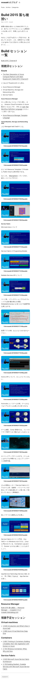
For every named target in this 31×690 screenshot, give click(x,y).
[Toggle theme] (19, 2)
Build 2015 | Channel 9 (9, 61)
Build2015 (5, 676)
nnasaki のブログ (9, 2)
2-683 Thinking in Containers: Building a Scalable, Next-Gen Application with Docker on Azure (16, 644)
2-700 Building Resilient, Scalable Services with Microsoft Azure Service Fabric (16, 666)
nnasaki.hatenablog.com (9, 612)
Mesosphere (13, 176)
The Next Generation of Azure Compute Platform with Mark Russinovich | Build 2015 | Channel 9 (15, 76)
